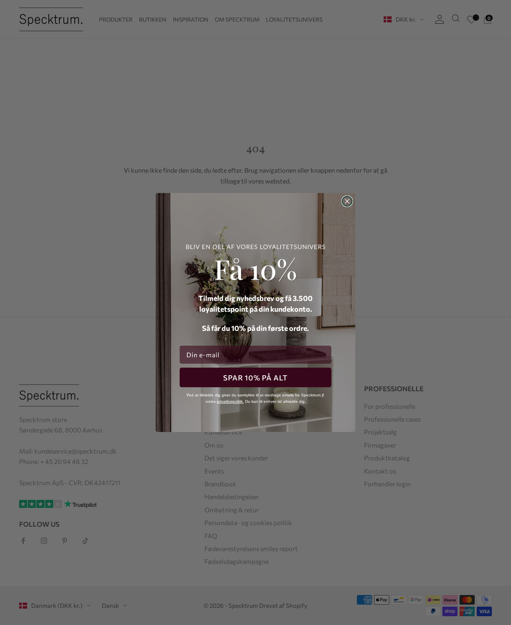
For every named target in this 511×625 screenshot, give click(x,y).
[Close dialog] (347, 201)
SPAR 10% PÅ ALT (255, 377)
